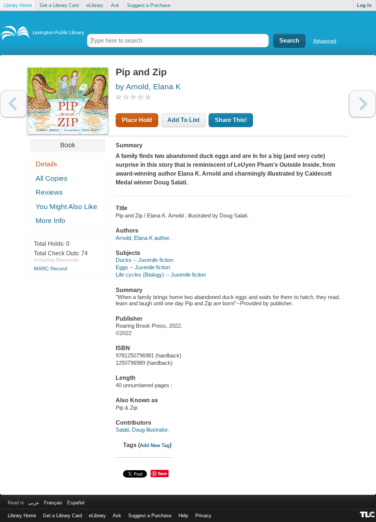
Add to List (183, 120)
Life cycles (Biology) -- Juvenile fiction (161, 274)
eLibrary (94, 5)
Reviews (49, 192)
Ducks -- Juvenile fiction (144, 260)
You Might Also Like (66, 206)
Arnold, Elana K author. (143, 238)
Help (183, 515)
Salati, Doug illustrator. (142, 429)
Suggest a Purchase (148, 5)
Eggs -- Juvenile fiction (143, 267)
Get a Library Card (59, 5)
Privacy (203, 515)
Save (162, 473)
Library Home (18, 5)
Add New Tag (155, 445)
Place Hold (137, 120)
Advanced (324, 41)
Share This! (231, 120)
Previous (13, 103)
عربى (33, 502)
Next (362, 103)
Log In (364, 5)
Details (46, 164)
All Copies (52, 178)
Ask (115, 5)
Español (75, 502)
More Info (50, 220)
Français (53, 502)
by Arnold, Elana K (148, 86)
